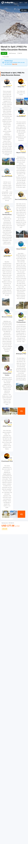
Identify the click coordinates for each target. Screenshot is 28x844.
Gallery (25, 10)
